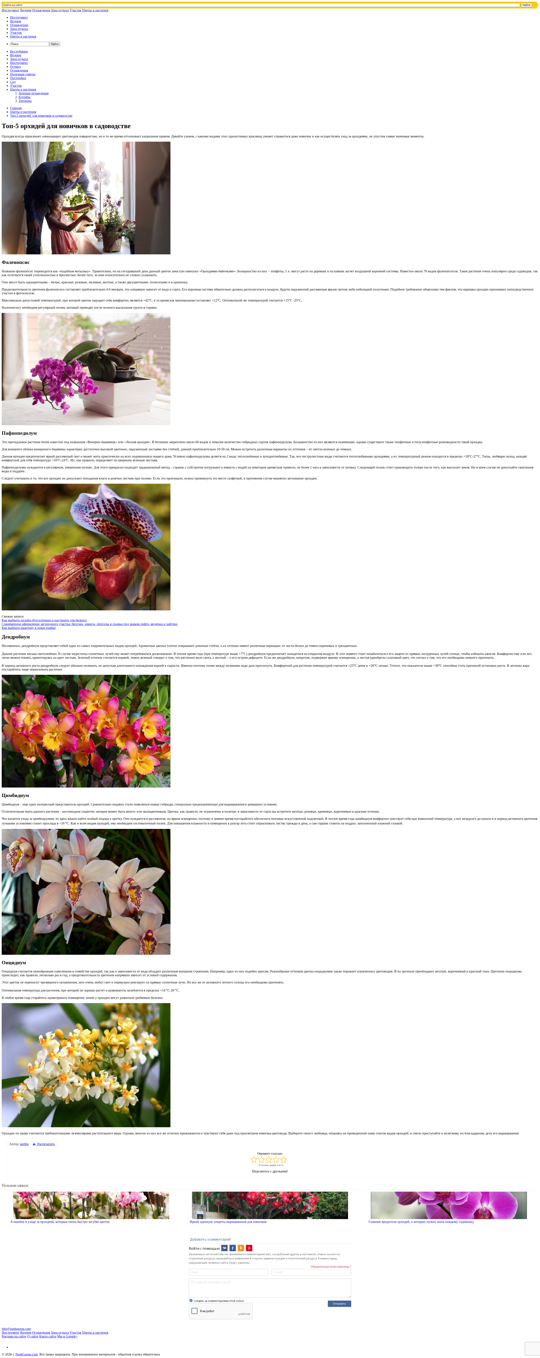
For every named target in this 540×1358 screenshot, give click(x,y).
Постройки (18, 78)
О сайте (32, 1336)
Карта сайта (47, 1336)
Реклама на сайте (14, 1336)
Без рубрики (19, 51)
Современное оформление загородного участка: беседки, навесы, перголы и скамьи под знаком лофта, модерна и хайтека (89, 624)
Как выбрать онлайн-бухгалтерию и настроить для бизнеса (44, 620)
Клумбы (24, 97)
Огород (15, 66)
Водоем (25, 10)
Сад (13, 82)
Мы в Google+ (67, 1336)
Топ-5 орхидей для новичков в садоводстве (41, 115)
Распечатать (45, 1144)
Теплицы (25, 101)
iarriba (24, 1144)
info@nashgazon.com (16, 1329)
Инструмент (10, 10)
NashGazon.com (26, 1354)
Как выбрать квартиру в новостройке (29, 628)
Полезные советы (22, 74)
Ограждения (41, 10)
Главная (16, 108)
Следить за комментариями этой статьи (219, 1301)
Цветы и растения (95, 10)
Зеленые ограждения (34, 93)
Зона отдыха (60, 10)
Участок (75, 10)
